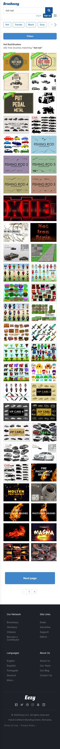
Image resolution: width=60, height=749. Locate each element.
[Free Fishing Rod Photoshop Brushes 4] (16, 184)
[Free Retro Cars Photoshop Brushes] (16, 125)
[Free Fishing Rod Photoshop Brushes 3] (44, 164)
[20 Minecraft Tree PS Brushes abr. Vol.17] (16, 352)
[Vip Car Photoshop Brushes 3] (44, 392)
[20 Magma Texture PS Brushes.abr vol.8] (16, 552)
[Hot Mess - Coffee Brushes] (15, 232)
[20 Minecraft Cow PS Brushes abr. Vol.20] (16, 372)
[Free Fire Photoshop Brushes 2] (16, 512)
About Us (45, 660)
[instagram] (32, 704)
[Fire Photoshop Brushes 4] (44, 472)
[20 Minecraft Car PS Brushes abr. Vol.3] (16, 145)
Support (44, 632)
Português (12, 670)
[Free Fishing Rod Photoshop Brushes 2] (16, 164)
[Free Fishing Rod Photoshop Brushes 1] (44, 145)
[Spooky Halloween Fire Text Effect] (16, 532)
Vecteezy (12, 627)
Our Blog (44, 670)
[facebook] (16, 704)
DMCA (43, 636)
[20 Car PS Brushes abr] (44, 452)
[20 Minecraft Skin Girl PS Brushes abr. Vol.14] (44, 273)
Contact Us (46, 675)
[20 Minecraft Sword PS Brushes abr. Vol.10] (44, 332)
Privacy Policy (28, 725)
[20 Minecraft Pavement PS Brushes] (44, 253)
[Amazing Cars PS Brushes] (16, 253)
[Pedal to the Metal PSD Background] (18, 103)
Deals (43, 622)
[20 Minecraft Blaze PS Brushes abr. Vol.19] (44, 372)
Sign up (47, 15)
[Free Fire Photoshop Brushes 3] (44, 512)
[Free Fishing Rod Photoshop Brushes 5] (44, 184)
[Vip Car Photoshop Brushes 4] (16, 412)
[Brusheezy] (11, 4)
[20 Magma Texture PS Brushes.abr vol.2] (44, 552)
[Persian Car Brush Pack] (44, 432)
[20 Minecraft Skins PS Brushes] (16, 273)
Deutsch (11, 675)
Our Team (45, 665)
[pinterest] (27, 704)
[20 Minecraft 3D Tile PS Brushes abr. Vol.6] (44, 312)
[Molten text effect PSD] (16, 492)
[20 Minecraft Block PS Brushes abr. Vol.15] (16, 292)
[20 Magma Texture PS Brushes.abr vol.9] (44, 532)
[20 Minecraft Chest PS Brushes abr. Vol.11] (44, 292)
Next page (30, 578)
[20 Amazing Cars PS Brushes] (16, 452)
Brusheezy (12, 622)
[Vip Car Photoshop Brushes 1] (44, 412)
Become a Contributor (13, 638)
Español (11, 665)
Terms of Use (11, 725)
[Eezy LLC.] (30, 698)
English (11, 660)
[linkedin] (43, 704)
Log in (38, 15)
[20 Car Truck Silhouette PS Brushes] (16, 472)
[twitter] (21, 704)
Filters (30, 36)
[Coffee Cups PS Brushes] (44, 492)
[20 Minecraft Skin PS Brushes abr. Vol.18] (44, 352)
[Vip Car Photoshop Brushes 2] (16, 432)
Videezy (11, 632)
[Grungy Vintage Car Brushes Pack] (44, 82)
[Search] (49, 10)
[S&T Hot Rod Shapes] (46, 103)
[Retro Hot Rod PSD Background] (16, 82)
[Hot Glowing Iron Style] (43, 232)
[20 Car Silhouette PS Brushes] (44, 125)
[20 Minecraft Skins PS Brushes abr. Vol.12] (16, 312)
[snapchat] (38, 704)
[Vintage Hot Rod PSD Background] (16, 62)
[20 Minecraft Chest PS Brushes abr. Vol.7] (16, 332)
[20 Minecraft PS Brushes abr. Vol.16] (16, 392)
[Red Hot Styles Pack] (30, 208)
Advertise (45, 627)
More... (10, 680)
